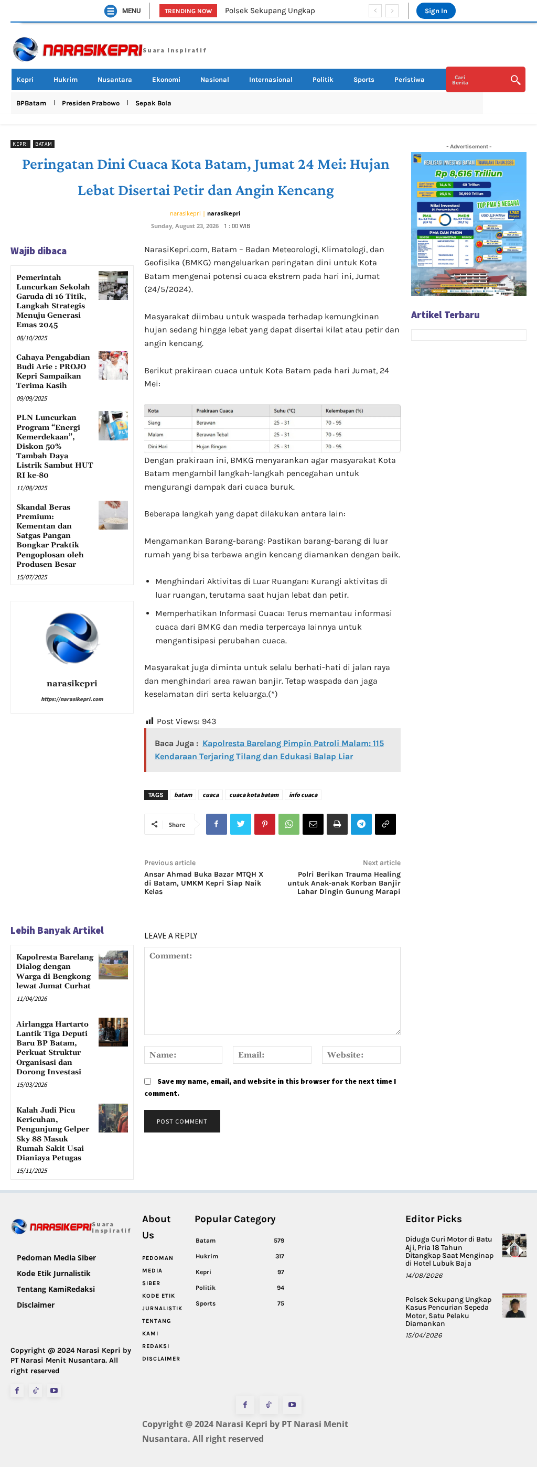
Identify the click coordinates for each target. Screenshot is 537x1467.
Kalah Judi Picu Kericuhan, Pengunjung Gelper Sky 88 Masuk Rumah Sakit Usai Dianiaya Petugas (52, 1134)
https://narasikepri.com (72, 699)
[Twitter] (240, 824)
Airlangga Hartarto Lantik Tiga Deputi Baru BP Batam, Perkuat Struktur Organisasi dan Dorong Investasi (52, 1048)
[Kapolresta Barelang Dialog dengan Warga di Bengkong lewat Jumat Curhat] (113, 965)
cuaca (210, 795)
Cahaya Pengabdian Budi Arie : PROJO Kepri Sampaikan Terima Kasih (53, 372)
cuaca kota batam (253, 795)
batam (183, 795)
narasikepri (223, 213)
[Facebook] (216, 824)
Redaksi (81, 1289)
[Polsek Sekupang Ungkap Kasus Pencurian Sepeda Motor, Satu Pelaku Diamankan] (514, 1305)
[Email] (313, 824)
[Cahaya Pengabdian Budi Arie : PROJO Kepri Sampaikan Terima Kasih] (113, 365)
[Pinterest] (264, 824)
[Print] (337, 824)
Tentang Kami (42, 1289)
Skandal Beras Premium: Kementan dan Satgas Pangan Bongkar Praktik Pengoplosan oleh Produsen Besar (50, 536)
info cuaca (303, 795)
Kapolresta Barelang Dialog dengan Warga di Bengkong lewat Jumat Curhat (54, 972)
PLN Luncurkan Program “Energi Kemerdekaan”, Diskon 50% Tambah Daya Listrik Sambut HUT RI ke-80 (54, 446)
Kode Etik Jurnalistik (54, 1273)
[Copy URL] (385, 824)
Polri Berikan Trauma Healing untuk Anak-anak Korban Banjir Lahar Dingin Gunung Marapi (344, 883)
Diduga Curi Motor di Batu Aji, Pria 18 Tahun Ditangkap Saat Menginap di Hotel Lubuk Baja (449, 1251)
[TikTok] (35, 1390)
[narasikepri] (71, 638)
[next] (392, 10)
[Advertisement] (469, 514)
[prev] (375, 10)
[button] (485, 79)
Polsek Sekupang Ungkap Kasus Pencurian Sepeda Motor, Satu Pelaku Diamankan (448, 1311)
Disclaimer (36, 1305)
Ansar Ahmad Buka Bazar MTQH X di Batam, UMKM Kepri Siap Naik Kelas (204, 883)
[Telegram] (361, 824)
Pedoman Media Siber (56, 1258)
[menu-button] (111, 11)
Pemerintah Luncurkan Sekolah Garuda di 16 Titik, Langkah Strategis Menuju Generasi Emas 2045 (53, 301)
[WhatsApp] (288, 824)
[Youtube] (53, 1390)
